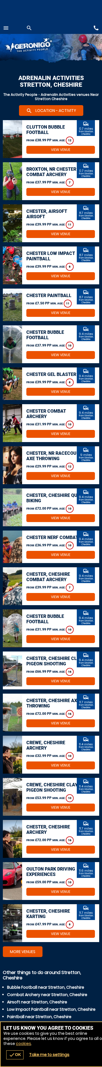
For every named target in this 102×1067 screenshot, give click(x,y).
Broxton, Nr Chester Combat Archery (51, 171)
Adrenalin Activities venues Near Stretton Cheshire (67, 96)
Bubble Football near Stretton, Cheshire (45, 987)
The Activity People (20, 94)
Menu (6, 28)
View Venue (60, 149)
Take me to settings (49, 1054)
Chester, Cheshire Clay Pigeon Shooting (54, 661)
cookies (23, 1043)
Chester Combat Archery (46, 413)
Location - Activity (51, 111)
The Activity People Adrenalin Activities (34, 46)
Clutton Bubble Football (45, 129)
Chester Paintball (48, 295)
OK (15, 1055)
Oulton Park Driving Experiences (50, 871)
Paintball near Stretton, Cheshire (39, 1017)
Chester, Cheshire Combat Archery (48, 577)
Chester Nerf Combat (52, 537)
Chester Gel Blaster (51, 374)
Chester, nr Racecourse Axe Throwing (55, 456)
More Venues (22, 952)
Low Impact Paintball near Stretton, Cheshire (51, 1009)
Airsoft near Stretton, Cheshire (37, 1002)
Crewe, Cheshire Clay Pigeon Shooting (52, 787)
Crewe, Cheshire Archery (45, 745)
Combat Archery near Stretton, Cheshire (47, 994)
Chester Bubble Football (45, 335)
